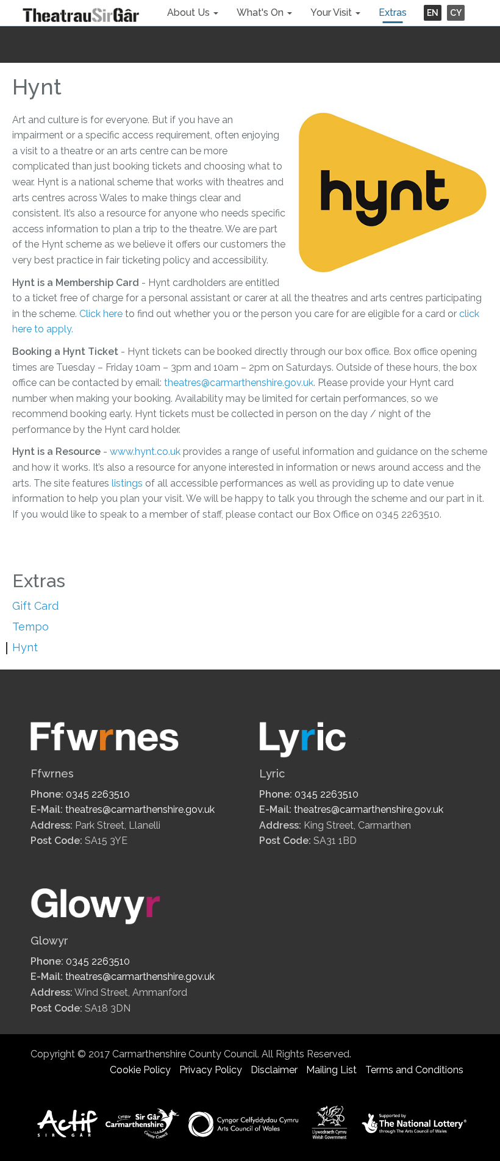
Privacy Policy (210, 1070)
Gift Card (35, 605)
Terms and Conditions (414, 1070)
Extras (393, 12)
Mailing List (331, 1070)
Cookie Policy (140, 1070)
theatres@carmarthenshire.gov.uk (238, 382)
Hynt (25, 647)
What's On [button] (261, 12)
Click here (101, 314)
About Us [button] (189, 12)
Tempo (30, 626)
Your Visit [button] (332, 12)
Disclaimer (274, 1070)
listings (127, 483)
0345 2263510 (98, 794)
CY (456, 13)
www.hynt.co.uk (145, 451)
